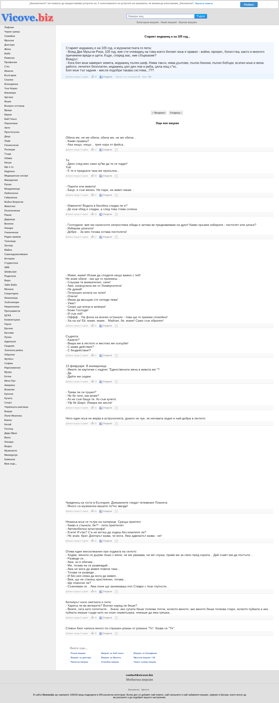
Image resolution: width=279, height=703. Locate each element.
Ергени (8, 328)
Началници (11, 298)
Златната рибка (13, 350)
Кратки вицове (188, 22)
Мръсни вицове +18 (144, 657)
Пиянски (9, 58)
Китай (7, 424)
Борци (8, 411)
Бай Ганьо (10, 119)
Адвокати (10, 341)
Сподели (107, 76)
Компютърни (12, 319)
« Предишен (158, 112)
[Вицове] (27, 22)
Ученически (11, 232)
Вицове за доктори (81, 657)
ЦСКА (7, 315)
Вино (7, 437)
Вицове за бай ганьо (112, 653)
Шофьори (10, 271)
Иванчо (8, 71)
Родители (10, 276)
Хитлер (8, 245)
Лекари (8, 228)
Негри (8, 162)
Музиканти (10, 450)
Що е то (9, 167)
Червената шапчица (16, 407)
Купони (8, 394)
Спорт (8, 402)
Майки (8, 250)
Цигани (8, 97)
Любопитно (11, 193)
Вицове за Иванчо (111, 657)
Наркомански (12, 367)
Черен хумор (12, 31)
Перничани (11, 123)
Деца (7, 136)
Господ (8, 428)
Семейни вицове (110, 662)
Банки (8, 420)
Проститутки (11, 132)
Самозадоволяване (16, 254)
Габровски (10, 197)
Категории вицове (148, 22)
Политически (12, 210)
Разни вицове (78, 653)
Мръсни (9, 40)
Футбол (8, 359)
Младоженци (12, 188)
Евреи (8, 114)
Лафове (9, 27)
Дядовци (9, 219)
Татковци (10, 241)
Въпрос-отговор (14, 106)
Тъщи (7, 154)
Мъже (7, 101)
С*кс (7, 66)
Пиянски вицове (79, 662)
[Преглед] (116, 149)
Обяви (8, 158)
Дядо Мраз (10, 433)
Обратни (9, 354)
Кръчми (9, 332)
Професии (10, 62)
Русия (7, 184)
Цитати (145, 689)
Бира (7, 280)
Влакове (9, 389)
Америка (9, 385)
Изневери (10, 92)
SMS (6, 267)
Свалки (8, 79)
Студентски (11, 263)
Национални (11, 306)
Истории (9, 258)
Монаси (9, 289)
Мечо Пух (9, 380)
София (8, 363)
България (10, 75)
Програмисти (12, 311)
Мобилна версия (139, 679)
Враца (8, 110)
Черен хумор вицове (145, 662)
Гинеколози (11, 145)
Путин (8, 337)
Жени (7, 49)
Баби (7, 53)
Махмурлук (11, 455)
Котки (7, 376)
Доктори (9, 44)
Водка (8, 446)
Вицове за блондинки (145, 653)
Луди (7, 140)
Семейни (9, 36)
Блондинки (11, 84)
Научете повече (204, 3)
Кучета (8, 398)
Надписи (9, 171)
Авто (7, 127)
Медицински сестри (16, 175)
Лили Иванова (13, 415)
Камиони (9, 459)
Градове (9, 346)
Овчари (9, 442)
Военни (9, 223)
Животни (9, 206)
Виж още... (10, 463)
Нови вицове (169, 22)
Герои (7, 324)
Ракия (7, 215)
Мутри (8, 372)
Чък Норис (10, 88)
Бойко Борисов (13, 202)
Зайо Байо (10, 284)
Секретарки (11, 293)
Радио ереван (12, 236)
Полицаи (9, 149)
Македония (11, 180)
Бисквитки (134, 689)
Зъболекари (11, 302)
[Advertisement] (167, 95)
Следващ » (176, 112)
